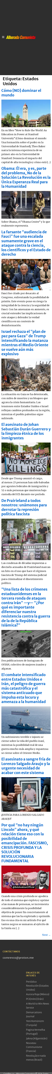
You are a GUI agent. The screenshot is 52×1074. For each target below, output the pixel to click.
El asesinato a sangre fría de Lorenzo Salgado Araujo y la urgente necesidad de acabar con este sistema (25, 766)
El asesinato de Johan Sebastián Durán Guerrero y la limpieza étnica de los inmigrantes (26, 431)
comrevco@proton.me (18, 957)
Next (46, 934)
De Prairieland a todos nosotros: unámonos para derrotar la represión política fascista (24, 507)
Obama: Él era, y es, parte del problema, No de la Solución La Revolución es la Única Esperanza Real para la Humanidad (26, 177)
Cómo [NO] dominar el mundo (21, 92)
